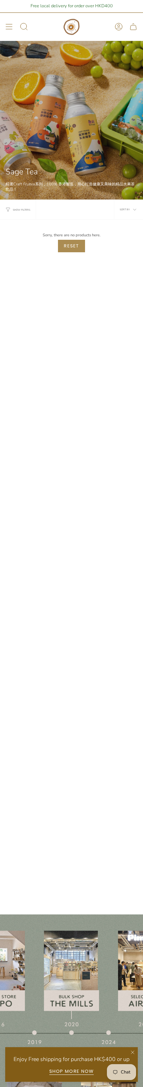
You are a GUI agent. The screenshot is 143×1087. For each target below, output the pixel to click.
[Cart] (133, 27)
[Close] (132, 1052)
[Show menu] (9, 27)
